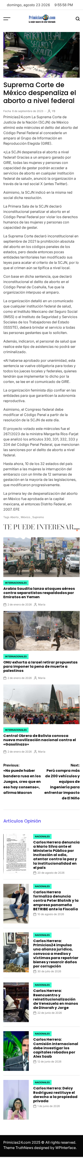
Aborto (14, 517)
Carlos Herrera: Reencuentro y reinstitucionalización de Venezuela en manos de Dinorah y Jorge (55, 999)
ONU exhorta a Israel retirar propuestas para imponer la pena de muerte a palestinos (40, 666)
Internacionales (16, 582)
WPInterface (65, 1147)
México (25, 517)
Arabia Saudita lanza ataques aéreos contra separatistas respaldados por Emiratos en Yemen (39, 593)
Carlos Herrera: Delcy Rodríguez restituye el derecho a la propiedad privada (55, 1095)
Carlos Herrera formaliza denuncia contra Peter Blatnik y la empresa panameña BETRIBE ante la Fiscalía (56, 901)
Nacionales (42, 836)
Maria (41, 604)
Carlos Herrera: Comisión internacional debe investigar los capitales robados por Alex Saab (55, 1048)
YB (53, 111)
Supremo (38, 517)
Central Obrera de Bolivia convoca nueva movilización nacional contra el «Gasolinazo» (39, 740)
